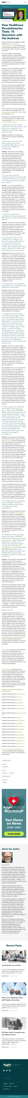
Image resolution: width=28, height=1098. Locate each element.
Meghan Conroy (20, 746)
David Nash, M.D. (20, 740)
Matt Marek (19, 700)
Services (11, 1083)
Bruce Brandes (20, 735)
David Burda (5, 766)
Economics (4, 962)
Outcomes (4, 1029)
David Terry (19, 697)
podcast (12, 114)
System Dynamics (6, 776)
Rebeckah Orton (20, 729)
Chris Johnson (19, 705)
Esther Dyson (19, 743)
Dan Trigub (19, 732)
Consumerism (5, 994)
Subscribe (6, 1089)
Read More (19, 973)
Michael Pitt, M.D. (20, 726)
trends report (7, 440)
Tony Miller (10, 185)
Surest (17, 199)
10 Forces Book (7, 1086)
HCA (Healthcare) (19, 513)
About (15, 1086)
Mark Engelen (19, 702)
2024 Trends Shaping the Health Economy (13, 637)
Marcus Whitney (20, 720)
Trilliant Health (6, 669)
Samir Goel (19, 717)
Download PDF (6, 760)
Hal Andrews (5, 650)
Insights (5, 1083)
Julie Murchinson (20, 694)
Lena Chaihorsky (20, 737)
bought (4, 194)
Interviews (5, 782)
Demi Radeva (19, 723)
